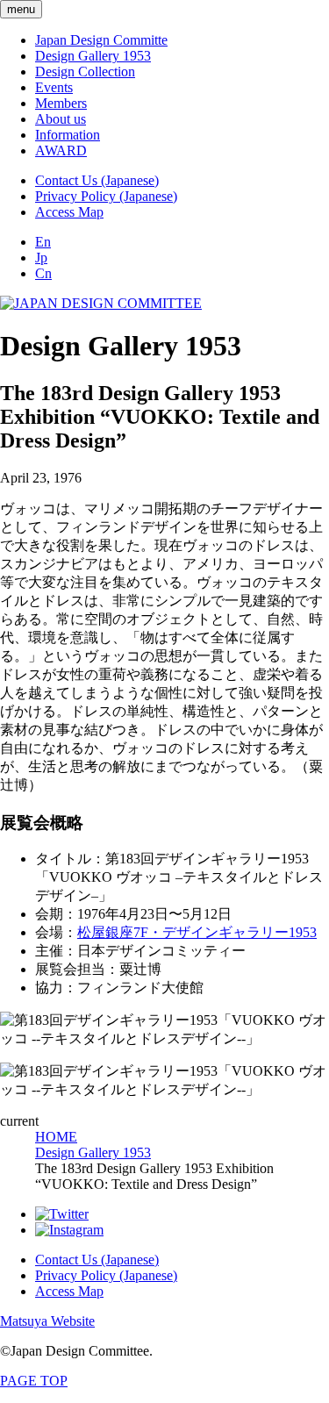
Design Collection (85, 71)
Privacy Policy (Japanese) (106, 196)
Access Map (69, 211)
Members (61, 103)
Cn (43, 273)
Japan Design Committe (101, 39)
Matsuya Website (47, 1321)
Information (67, 134)
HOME (56, 1136)
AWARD (61, 150)
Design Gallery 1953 (93, 55)
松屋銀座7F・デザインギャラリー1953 (197, 932)
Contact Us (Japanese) (97, 180)
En (43, 241)
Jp (41, 257)
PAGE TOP (34, 1380)
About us (60, 118)
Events (54, 87)
